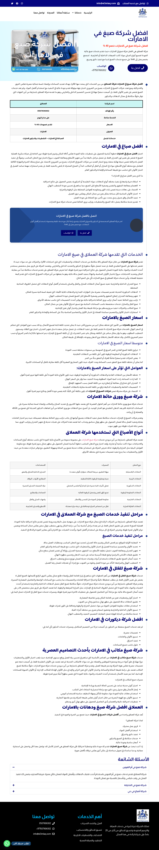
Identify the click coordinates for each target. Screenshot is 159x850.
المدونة (50, 12)
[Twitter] (12, 3)
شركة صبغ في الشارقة (135, 785)
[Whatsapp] (7, 843)
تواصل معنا (39, 12)
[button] (79, 767)
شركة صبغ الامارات (90, 440)
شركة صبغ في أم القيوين (134, 767)
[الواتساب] (111, 68)
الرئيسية (88, 12)
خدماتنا (78, 12)
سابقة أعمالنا (63, 12)
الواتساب (101, 66)
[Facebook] (17, 3)
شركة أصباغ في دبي (137, 791)
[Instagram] (22, 3)
